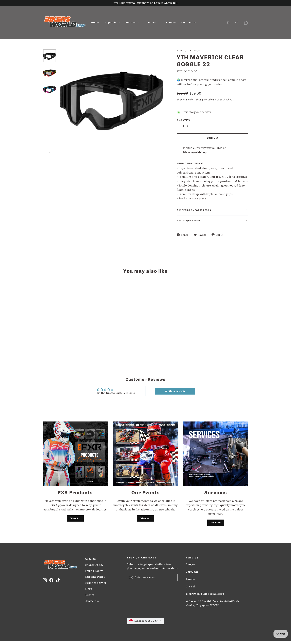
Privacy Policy (94, 565)
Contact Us (92, 601)
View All (75, 518)
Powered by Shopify (145, 629)
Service (89, 595)
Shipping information (194, 210)
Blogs (88, 589)
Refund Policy (94, 571)
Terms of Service (95, 583)
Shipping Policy (95, 576)
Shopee (190, 564)
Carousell (192, 571)
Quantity (184, 120)
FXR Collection (189, 51)
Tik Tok (191, 586)
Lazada (190, 579)
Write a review (175, 391)
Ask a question (188, 220)
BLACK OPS (46, 346)
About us (90, 558)
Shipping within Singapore (192, 99)
